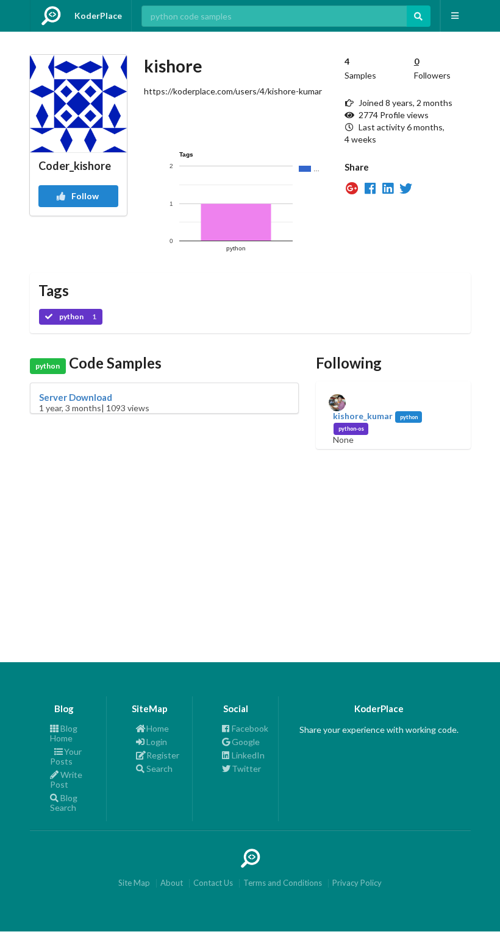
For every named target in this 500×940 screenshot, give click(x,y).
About (171, 883)
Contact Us (213, 883)
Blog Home (63, 733)
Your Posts (66, 756)
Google (246, 742)
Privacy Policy (357, 883)
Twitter (246, 768)
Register (162, 755)
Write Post (66, 779)
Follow (84, 196)
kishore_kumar (363, 416)
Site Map (134, 883)
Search (159, 768)
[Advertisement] (250, 534)
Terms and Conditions (282, 883)
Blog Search (63, 803)
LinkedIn (248, 755)
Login (156, 742)
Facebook (250, 728)
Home (157, 728)
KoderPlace (98, 15)
